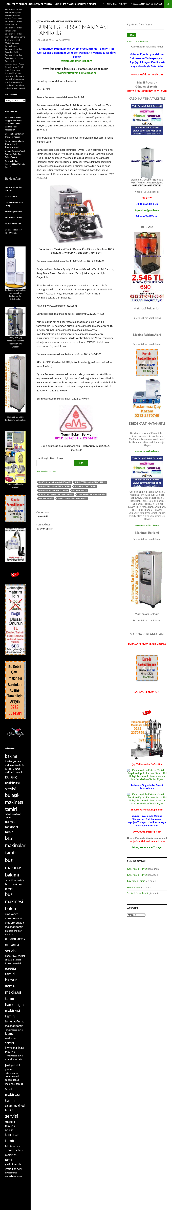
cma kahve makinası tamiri (91, 494)
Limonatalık (42, 515)
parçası (9, 1069)
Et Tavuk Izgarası (44, 527)
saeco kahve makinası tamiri (72, 498)
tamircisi (12, 1134)
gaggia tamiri (46, 498)
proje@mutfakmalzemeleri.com (76, 73)
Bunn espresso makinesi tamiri (54, 486)
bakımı (11, 756)
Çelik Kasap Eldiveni (137, 869)
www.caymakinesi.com (147, 451)
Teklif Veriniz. (11, 233)
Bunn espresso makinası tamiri (90, 482)
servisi (11, 1116)
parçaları (12, 1065)
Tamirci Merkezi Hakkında (114, 4)
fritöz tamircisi (13, 963)
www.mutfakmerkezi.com (76, 60)
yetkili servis (13, 1164)
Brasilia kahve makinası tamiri (55, 482)
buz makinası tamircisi (14, 880)
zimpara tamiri (11, 1173)
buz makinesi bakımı (14, 901)
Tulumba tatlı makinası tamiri (14, 1155)
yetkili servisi (13, 1169)
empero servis (15, 938)
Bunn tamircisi (79, 490)
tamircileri (9, 1130)
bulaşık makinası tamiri (14, 802)
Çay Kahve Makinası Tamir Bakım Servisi (58, 22)
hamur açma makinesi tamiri (15, 1010)
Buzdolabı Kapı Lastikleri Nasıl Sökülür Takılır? (15, 164)
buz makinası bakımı (14, 867)
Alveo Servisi (133, 887)
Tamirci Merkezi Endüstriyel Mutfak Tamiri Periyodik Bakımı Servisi (50, 4)
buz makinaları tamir (16, 845)
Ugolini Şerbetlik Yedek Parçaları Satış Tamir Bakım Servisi (15, 154)
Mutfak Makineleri (13, 224)
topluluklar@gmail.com (147, 210)
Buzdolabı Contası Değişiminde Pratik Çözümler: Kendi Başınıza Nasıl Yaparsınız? (13, 124)
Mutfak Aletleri (11, 196)
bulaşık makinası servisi (12, 783)
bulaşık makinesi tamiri (11, 827)
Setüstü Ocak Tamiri (137, 893)
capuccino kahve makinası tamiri (56, 494)
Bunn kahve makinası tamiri (53, 490)
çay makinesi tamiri (13, 1176)
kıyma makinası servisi (11, 1038)
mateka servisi (14, 1059)
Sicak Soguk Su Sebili (14, 212)
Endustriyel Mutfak (13, 218)
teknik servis (12, 1146)
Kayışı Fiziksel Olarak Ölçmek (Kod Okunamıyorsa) (14, 144)
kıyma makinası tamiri (14, 1056)
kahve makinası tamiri (14, 1030)
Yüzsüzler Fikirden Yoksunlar (146, 4)
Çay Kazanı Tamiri (136, 881)
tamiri (10, 1141)
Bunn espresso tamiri (85, 486)
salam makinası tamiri (12, 1094)
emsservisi (64, 40)
